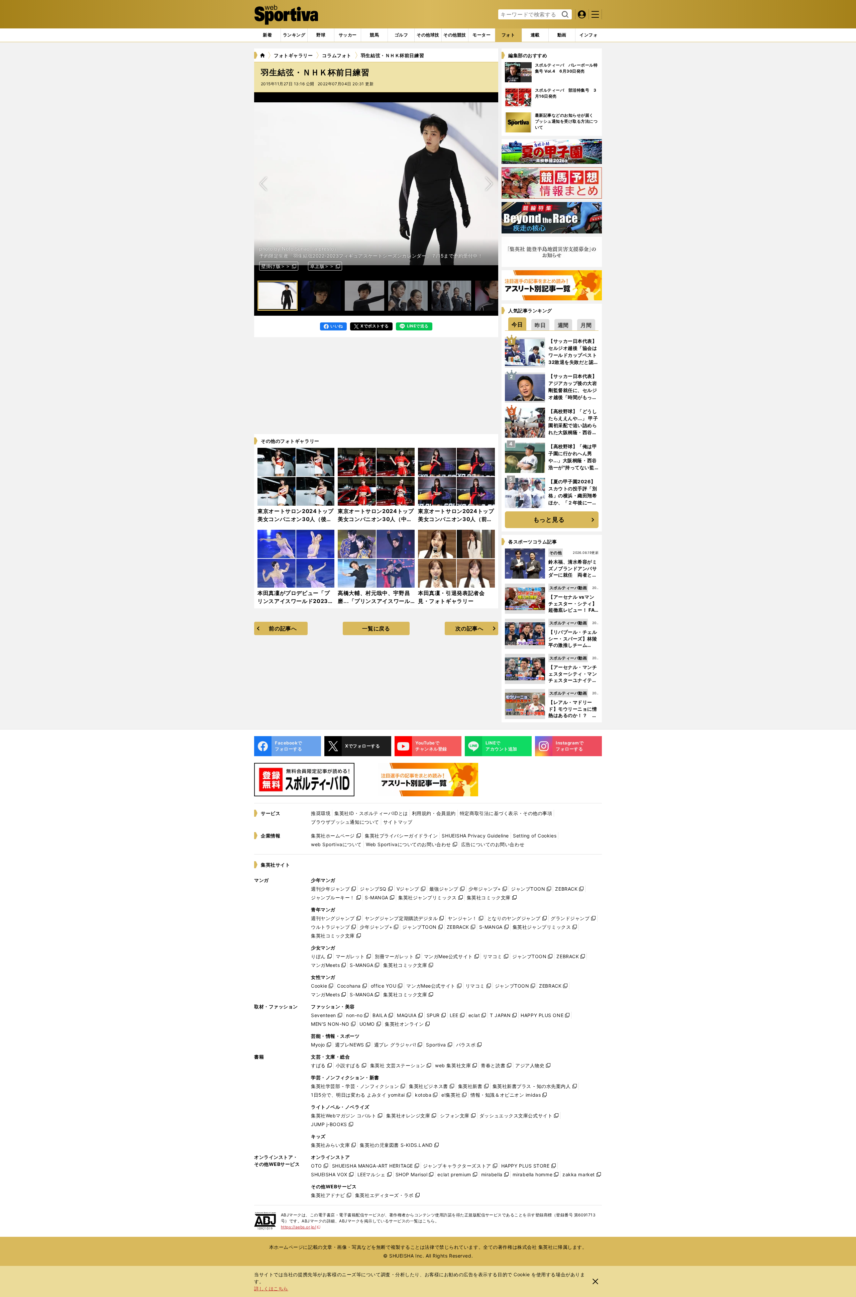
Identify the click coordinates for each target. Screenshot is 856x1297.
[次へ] (263, 184)
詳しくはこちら (271, 1288)
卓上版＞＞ (322, 266)
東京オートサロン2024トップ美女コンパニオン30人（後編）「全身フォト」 (295, 519)
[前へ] (488, 184)
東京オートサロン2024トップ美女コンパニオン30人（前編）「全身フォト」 (456, 519)
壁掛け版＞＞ (275, 266)
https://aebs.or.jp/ (301, 1226)
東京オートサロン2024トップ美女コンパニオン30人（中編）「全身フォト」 (376, 519)
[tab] (321, 35)
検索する (564, 15)
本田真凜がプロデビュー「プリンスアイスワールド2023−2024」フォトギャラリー (293, 601)
